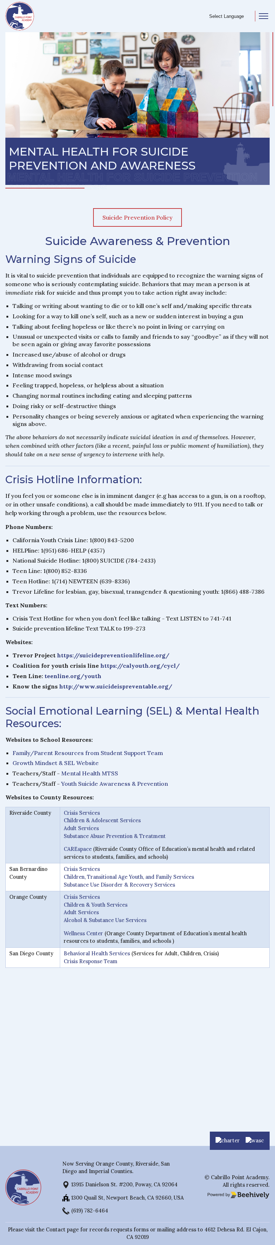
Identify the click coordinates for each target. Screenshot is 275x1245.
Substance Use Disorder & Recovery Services (119, 885)
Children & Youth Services (95, 905)
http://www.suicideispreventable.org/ (115, 686)
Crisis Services (82, 813)
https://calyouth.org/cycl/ (140, 665)
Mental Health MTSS (89, 773)
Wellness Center (83, 933)
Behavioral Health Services (97, 953)
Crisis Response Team (90, 961)
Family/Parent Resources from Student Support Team (88, 752)
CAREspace (78, 849)
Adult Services (81, 828)
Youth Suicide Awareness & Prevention (114, 783)
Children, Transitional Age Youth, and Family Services (129, 877)
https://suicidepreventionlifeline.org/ (113, 655)
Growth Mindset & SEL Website (56, 762)
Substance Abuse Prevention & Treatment (115, 836)
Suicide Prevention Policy (137, 217)
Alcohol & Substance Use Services (105, 920)
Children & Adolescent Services (102, 820)
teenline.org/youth (72, 676)
